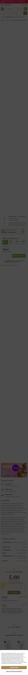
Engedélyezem (14, 667)
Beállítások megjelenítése (14, 671)
